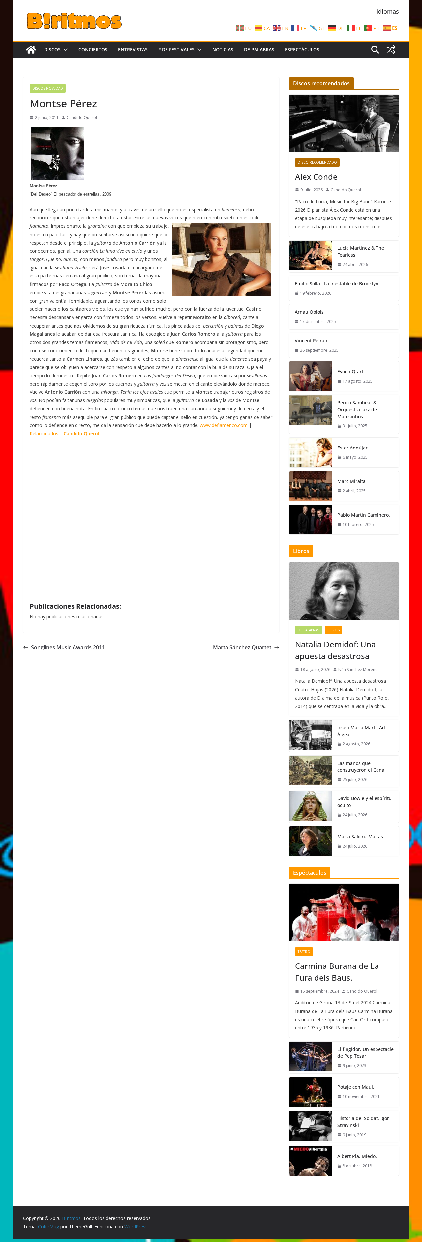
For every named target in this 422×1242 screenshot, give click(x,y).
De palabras (259, 49)
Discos (52, 49)
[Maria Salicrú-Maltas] (310, 841)
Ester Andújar (352, 448)
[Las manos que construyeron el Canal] (310, 771)
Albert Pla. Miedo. (357, 1156)
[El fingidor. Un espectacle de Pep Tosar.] (310, 1057)
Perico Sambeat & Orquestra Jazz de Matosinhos (357, 409)
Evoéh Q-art (350, 371)
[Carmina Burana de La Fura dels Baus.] (344, 912)
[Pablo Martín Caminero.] (310, 519)
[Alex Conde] (344, 123)
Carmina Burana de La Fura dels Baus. (337, 971)
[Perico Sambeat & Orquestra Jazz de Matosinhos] (310, 414)
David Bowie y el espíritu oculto (364, 801)
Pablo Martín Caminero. (363, 515)
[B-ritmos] (31, 50)
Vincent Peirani (312, 340)
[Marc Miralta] (310, 486)
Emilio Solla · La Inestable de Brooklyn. (337, 283)
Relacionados (44, 433)
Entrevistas (133, 49)
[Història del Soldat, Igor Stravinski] (310, 1126)
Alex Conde (316, 176)
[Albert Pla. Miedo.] (310, 1161)
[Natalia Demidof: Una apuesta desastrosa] (344, 591)
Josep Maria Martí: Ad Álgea (361, 730)
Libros (334, 630)
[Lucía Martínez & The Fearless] (310, 256)
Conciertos (92, 49)
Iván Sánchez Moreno (358, 669)
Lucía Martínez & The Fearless (360, 251)
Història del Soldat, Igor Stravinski (363, 1121)
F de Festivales (176, 49)
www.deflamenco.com (224, 425)
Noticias (222, 49)
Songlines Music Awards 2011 (68, 647)
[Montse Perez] (58, 177)
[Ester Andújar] (310, 452)
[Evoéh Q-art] (310, 376)
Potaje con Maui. (355, 1087)
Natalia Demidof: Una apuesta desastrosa (335, 650)
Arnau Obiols (309, 312)
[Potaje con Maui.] (310, 1092)
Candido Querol (82, 117)
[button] (64, 49)
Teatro (304, 951)
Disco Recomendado (317, 162)
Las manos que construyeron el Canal (361, 766)
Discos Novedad (47, 88)
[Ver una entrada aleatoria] (391, 50)
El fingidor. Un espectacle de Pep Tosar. (365, 1052)
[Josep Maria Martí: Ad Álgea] (310, 736)
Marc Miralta (351, 481)
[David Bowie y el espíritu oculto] (310, 807)
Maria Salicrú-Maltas (360, 836)
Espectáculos (302, 49)
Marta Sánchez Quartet (242, 647)
